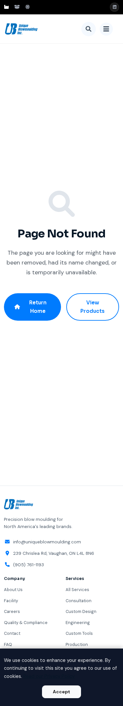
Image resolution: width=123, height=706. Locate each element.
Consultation (79, 600)
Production (77, 644)
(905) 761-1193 (28, 565)
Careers (12, 611)
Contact (12, 633)
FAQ (8, 644)
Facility (11, 600)
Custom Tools (79, 633)
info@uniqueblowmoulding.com (47, 542)
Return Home (38, 306)
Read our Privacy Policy (49, 676)
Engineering (78, 622)
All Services (77, 589)
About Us (13, 589)
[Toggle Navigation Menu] (106, 29)
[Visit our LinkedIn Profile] (114, 7)
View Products (92, 306)
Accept (61, 692)
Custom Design (81, 611)
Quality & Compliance (26, 622)
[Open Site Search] (88, 29)
